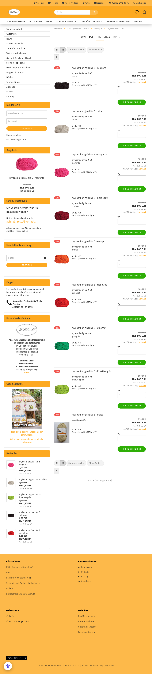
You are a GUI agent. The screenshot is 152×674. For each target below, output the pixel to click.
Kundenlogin (140, 3)
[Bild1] (27, 164)
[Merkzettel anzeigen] (137, 12)
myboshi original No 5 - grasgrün (89, 328)
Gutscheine (36, 21)
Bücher (10, 77)
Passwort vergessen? (16, 139)
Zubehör (10, 87)
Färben (9, 91)
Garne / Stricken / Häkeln (19, 58)
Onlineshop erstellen (48, 665)
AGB (8, 572)
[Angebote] (46, 150)
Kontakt (84, 572)
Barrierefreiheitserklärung (18, 578)
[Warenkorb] (144, 12)
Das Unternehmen (86, 616)
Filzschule (100, 3)
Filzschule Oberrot (86, 632)
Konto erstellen (13, 135)
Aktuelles (39, 3)
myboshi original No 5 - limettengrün (91, 371)
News (49, 21)
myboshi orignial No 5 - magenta (89, 154)
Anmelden (27, 128)
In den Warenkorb (132, 102)
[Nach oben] (143, 669)
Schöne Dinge (13, 82)
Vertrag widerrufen (17, 658)
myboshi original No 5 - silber (87, 111)
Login (11, 616)
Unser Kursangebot (87, 627)
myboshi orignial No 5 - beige (87, 414)
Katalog (10, 96)
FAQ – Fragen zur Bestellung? (19, 567)
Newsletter (86, 581)
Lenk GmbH (108, 665)
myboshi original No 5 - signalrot (89, 284)
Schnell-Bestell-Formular (21, 221)
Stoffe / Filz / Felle (15, 63)
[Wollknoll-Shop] (14, 12)
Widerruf (10, 588)
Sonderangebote (16, 21)
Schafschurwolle (66, 21)
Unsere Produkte (71, 3)
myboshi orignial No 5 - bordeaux (90, 198)
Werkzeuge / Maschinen (18, 67)
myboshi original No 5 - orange (88, 241)
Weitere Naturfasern (118, 21)
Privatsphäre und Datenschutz (20, 594)
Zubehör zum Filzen (91, 21)
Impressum (86, 567)
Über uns (54, 3)
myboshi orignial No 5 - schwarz (89, 68)
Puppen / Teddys (15, 72)
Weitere (138, 21)
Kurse (87, 3)
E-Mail (26, 373)
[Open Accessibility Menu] (8, 666)
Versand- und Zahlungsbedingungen (23, 583)
